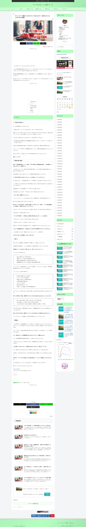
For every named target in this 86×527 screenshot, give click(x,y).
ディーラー (21, 382)
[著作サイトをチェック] (31, 413)
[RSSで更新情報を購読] (35, 413)
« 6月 (58, 111)
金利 (28, 382)
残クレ (32, 108)
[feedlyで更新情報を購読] (33, 413)
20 (67, 105)
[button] (43, 43)
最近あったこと (16, 382)
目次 (32, 101)
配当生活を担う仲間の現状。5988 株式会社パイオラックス (68, 322)
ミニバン (31, 103)
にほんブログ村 (16, 369)
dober (65, 25)
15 (72, 104)
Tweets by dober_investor (62, 54)
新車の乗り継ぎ (33, 107)
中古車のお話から (34, 105)
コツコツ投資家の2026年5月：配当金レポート (68, 335)
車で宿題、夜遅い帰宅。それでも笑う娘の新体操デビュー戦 (68, 316)
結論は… (32, 110)
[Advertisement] (33, 57)
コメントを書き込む (33, 503)
